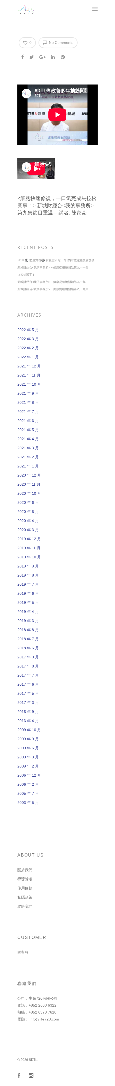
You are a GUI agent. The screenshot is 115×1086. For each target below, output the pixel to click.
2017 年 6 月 (28, 684)
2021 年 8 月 (28, 402)
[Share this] (23, 56)
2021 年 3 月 (28, 448)
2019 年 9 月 (28, 566)
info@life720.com (44, 1019)
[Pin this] (63, 56)
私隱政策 (24, 897)
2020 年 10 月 (29, 493)
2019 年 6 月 (28, 593)
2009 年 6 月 (28, 748)
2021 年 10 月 (29, 384)
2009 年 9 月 (28, 739)
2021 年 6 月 (28, 421)
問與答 (23, 952)
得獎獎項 (24, 879)
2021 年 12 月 (29, 366)
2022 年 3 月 (28, 339)
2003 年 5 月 (28, 802)
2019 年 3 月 (28, 621)
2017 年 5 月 (28, 693)
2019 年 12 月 (29, 539)
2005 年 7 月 (28, 793)
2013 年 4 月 (28, 721)
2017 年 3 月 (28, 702)
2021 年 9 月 (28, 393)
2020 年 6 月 (28, 502)
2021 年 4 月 (28, 439)
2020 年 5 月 (28, 511)
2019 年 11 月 (28, 548)
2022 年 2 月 (28, 348)
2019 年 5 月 (28, 602)
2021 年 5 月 (28, 430)
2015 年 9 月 (28, 711)
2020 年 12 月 (29, 475)
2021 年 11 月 (28, 375)
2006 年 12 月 (29, 775)
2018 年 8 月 (28, 630)
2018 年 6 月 (28, 648)
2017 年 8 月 (28, 666)
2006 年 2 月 (28, 784)
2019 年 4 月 (28, 611)
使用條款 (24, 888)
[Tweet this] (32, 56)
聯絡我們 (24, 906)
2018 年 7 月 (28, 639)
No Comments (60, 42)
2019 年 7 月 (28, 584)
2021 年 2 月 (28, 457)
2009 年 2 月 (28, 766)
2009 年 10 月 (29, 730)
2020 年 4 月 (28, 521)
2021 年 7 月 (28, 411)
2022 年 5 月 (28, 330)
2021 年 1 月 (28, 466)
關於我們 (24, 870)
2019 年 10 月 (29, 557)
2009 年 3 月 (28, 757)
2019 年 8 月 (28, 575)
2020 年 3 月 (28, 530)
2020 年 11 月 (28, 484)
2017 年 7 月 (28, 675)
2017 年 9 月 (28, 657)
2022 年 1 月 (28, 357)
